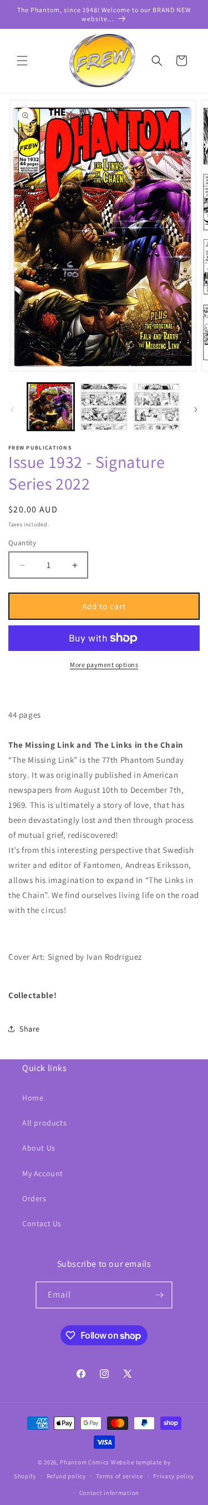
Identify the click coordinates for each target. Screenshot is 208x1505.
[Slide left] (12, 409)
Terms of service (119, 1476)
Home (32, 1098)
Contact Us (42, 1223)
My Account (42, 1173)
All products (44, 1123)
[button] (22, 60)
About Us (38, 1148)
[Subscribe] (159, 1295)
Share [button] (29, 1029)
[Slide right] (196, 409)
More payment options (104, 664)
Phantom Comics (84, 1462)
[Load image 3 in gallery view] (156, 406)
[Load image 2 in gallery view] (103, 406)
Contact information (109, 1493)
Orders (34, 1198)
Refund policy (66, 1476)
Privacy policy (173, 1476)
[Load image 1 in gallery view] (50, 406)
